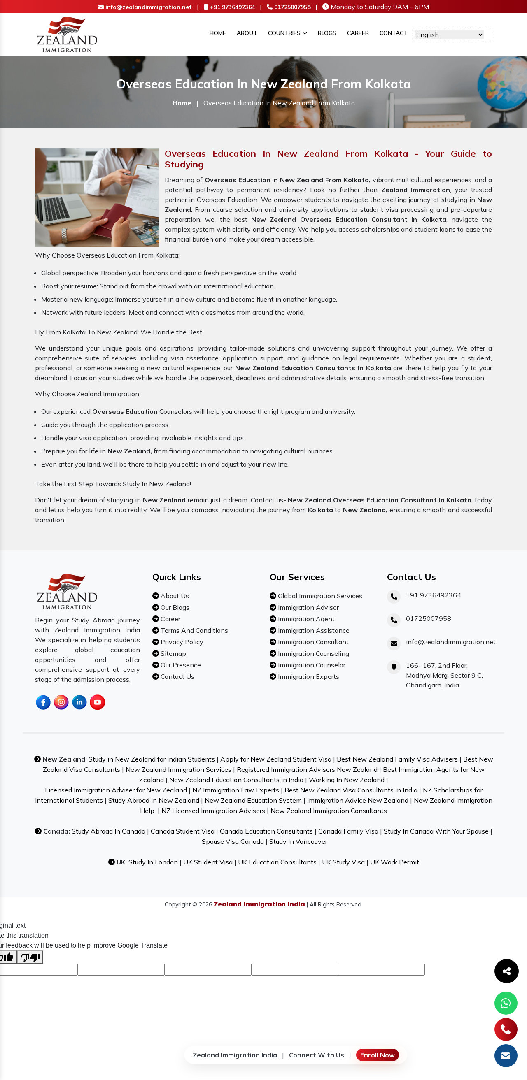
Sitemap (172, 653)
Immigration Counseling (312, 653)
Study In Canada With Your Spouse (436, 831)
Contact (394, 33)
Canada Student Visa (183, 831)
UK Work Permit (394, 862)
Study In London (153, 862)
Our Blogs (174, 607)
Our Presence (180, 665)
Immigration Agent (305, 619)
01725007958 (291, 7)
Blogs (327, 33)
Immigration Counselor (310, 665)
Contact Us (176, 676)
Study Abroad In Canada (108, 831)
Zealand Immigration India (235, 1055)
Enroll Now (377, 1055)
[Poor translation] (30, 957)
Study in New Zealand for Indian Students (152, 759)
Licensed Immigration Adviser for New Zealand (116, 790)
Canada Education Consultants (266, 831)
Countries (285, 33)
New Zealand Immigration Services (178, 769)
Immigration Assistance (313, 630)
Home (218, 33)
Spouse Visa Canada (233, 841)
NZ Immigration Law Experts (235, 790)
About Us (174, 596)
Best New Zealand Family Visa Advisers (397, 759)
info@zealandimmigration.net (148, 7)
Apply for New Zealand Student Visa (275, 759)
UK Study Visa (343, 862)
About (247, 33)
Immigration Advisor (307, 607)
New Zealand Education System (253, 800)
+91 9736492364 (231, 7)
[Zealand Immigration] (67, 34)
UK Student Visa (208, 862)
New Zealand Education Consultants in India (236, 780)
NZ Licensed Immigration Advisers (213, 810)
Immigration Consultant (312, 642)
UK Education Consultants (277, 862)
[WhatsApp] (506, 1003)
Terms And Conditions (193, 630)
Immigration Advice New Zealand (357, 800)
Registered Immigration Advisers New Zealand (307, 769)
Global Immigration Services (319, 596)
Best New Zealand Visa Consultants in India (350, 790)
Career (358, 33)
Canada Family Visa (348, 831)
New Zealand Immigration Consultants (328, 810)
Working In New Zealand (347, 780)
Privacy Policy (181, 642)
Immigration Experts (307, 676)
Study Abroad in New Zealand (153, 800)
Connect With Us (316, 1055)
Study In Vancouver (298, 841)
